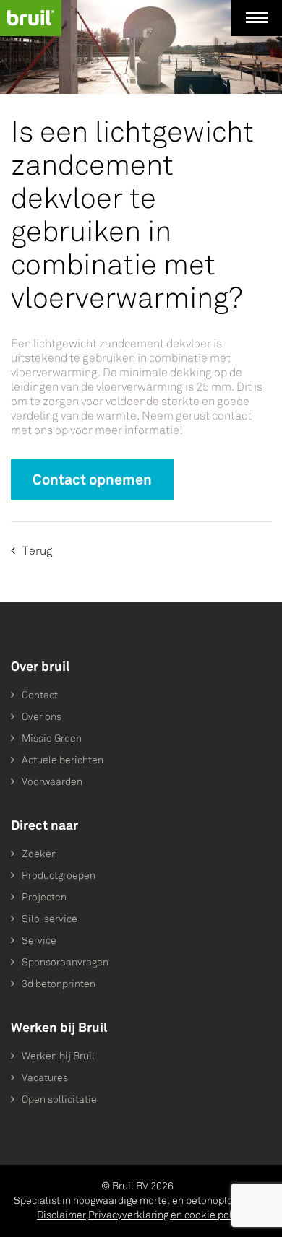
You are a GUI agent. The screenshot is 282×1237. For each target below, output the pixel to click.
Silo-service (49, 919)
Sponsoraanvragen (65, 962)
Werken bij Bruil (58, 1056)
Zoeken (39, 854)
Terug (37, 550)
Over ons (41, 717)
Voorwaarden (52, 782)
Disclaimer (61, 1215)
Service (39, 940)
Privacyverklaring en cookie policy (166, 1215)
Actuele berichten (62, 760)
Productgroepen (58, 875)
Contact (40, 695)
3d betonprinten (58, 984)
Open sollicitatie (59, 1099)
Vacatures (45, 1078)
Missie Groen (52, 738)
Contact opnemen (92, 479)
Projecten (44, 897)
